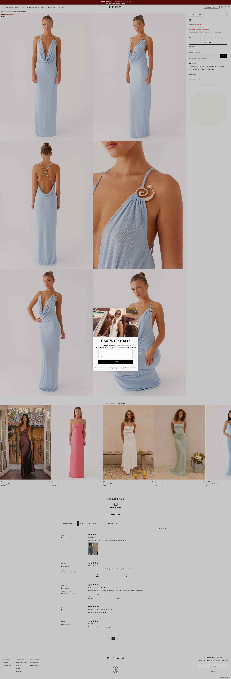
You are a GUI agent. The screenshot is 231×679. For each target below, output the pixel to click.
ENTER (115, 362)
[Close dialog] (136, 310)
